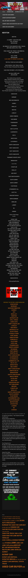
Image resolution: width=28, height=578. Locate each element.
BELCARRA (14, 366)
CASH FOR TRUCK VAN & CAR (12, 533)
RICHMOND (14, 349)
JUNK (13, 542)
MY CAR (4, 547)
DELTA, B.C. (14, 363)
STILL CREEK (14, 320)
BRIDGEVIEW (14, 372)
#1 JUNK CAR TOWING (6, 518)
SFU (14, 312)
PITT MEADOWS (14, 384)
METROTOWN (14, 402)
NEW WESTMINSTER (14, 308)
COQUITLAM (14, 388)
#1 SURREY (12, 520)
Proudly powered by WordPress (14, 575)
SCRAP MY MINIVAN (8, 559)
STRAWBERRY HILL (14, 398)
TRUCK (4, 564)
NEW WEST (14, 327)
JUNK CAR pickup (8, 545)
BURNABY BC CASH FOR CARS (12, 525)
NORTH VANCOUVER (14, 392)
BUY (24, 525)
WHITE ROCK (14, 364)
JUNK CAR (19, 543)
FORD (3, 543)
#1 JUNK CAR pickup (16, 516)
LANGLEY (14, 325)
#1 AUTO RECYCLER (7, 516)
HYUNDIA (8, 543)
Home (3, 11)
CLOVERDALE (14, 359)
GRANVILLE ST (14, 329)
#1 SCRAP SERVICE (6, 520)
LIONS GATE (14, 321)
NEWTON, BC (14, 353)
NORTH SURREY (14, 347)
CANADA (14, 409)
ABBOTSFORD (14, 337)
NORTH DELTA (14, 370)
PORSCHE (16, 547)
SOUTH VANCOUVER (14, 374)
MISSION (14, 386)
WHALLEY (14, 314)
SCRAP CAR (7, 554)
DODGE (15, 540)
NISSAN (10, 547)
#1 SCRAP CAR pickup (15, 518)
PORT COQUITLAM (14, 323)
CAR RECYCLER (7, 529)
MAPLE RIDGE (14, 376)
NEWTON (14, 316)
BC (14, 407)
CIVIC (4, 540)
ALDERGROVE (14, 357)
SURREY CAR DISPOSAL (10, 561)
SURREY (14, 310)
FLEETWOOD (14, 396)
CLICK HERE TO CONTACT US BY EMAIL (14, 59)
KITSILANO (14, 378)
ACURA (22, 520)
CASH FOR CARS (5, 531)
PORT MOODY (14, 351)
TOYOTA (21, 561)
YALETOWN (14, 341)
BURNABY (14, 306)
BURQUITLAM (14, 318)
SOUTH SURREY (14, 394)
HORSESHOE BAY (14, 382)
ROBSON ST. (14, 339)
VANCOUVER (14, 304)
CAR (18, 527)
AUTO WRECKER (7, 523)
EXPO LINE (14, 343)
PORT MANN (14, 335)
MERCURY (17, 545)
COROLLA (9, 540)
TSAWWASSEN (14, 345)
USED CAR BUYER (12, 566)
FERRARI (21, 540)
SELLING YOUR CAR (22, 559)
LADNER (14, 406)
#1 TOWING (17, 520)
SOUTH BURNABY (14, 400)
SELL (17, 559)
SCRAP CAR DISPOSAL (9, 557)
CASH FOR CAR (18, 529)
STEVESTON (14, 404)
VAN (23, 567)
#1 (2, 516)
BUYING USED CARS (6, 527)
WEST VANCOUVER (14, 368)
